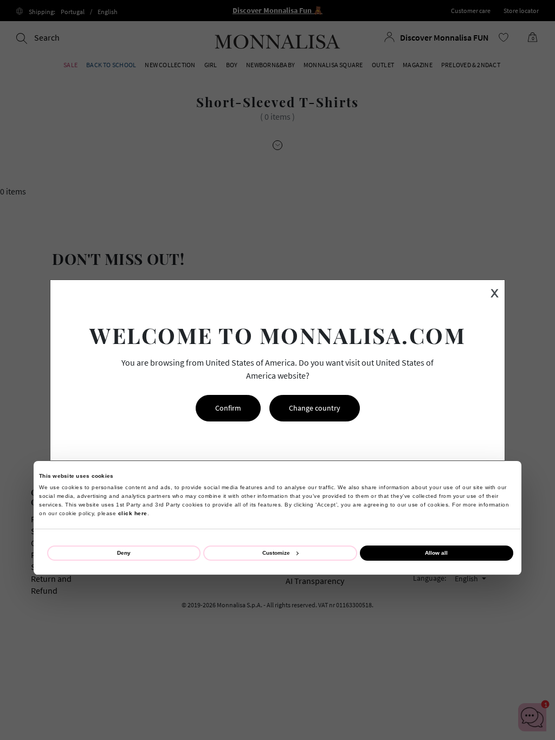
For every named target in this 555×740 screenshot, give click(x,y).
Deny (124, 553)
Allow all (436, 553)
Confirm (228, 408)
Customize (276, 553)
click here (132, 513)
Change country (314, 408)
